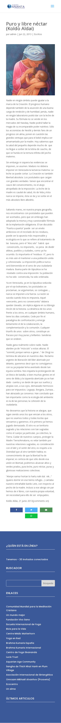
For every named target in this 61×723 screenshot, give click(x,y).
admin (13, 34)
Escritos (38, 34)
